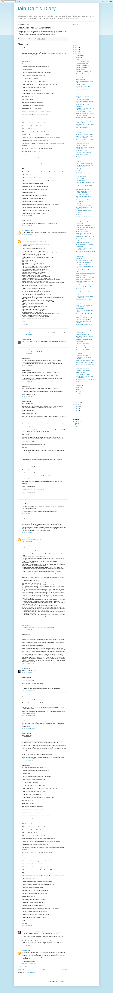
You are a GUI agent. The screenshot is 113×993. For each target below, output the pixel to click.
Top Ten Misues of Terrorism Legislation (85, 345)
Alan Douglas (25, 239)
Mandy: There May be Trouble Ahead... (85, 277)
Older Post (65, 969)
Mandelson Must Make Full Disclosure (85, 113)
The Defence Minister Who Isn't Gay (84, 374)
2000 (76, 415)
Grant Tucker (79, 421)
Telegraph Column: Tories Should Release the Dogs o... (84, 137)
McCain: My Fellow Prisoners (83, 370)
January (78, 402)
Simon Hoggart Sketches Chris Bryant (85, 134)
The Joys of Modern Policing (83, 145)
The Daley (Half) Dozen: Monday (84, 334)
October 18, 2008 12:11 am (28, 761)
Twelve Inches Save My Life (82, 349)
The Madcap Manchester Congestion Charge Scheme (85, 121)
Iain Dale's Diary (37, 8)
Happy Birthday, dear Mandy (83, 189)
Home (43, 969)
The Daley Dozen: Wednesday (83, 152)
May (77, 394)
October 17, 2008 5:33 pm (28, 353)
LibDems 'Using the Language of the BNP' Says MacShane (84, 306)
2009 (76, 51)
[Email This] (38, 39)
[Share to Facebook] (43, 39)
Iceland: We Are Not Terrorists (83, 168)
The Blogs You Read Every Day (83, 225)
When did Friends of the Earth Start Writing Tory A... (84, 377)
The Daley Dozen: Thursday (82, 143)
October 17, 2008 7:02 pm (28, 532)
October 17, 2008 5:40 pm (28, 365)
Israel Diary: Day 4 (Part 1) (82, 67)
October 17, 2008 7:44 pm (28, 621)
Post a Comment (24, 966)
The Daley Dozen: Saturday (82, 99)
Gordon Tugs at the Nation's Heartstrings (85, 347)
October (78, 59)
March (77, 398)
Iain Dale (78, 423)
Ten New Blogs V (80, 246)
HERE (56, 31)
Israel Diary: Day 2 (80, 79)
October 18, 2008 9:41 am (28, 925)
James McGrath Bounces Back (83, 71)
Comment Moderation (81, 180)
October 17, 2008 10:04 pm (28, 690)
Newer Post (21, 969)
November (78, 57)
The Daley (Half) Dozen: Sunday (83, 205)
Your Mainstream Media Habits (83, 210)
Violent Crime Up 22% (81, 150)
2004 (76, 411)
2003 (76, 413)
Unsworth (24, 537)
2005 (76, 408)
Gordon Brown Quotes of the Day (84, 317)
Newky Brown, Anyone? (81, 275)
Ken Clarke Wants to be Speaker (84, 264)
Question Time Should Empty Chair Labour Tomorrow (84, 166)
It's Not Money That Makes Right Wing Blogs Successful (85, 109)
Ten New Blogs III (80, 308)
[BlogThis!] (39, 39)
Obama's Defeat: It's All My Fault (83, 111)
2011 (76, 47)
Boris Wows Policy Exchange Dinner (84, 287)
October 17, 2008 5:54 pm (28, 497)
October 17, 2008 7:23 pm (28, 541)
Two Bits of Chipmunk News (82, 61)
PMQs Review (79, 171)
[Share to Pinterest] (44, 39)
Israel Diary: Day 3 (80, 69)
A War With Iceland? (81, 372)
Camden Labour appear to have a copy (31, 341)
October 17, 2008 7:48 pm (28, 629)
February (78, 400)
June (77, 391)
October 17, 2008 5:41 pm (28, 381)
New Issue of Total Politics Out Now (84, 90)
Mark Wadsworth (26, 230)
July (77, 389)
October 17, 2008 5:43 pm (28, 396)
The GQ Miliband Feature (82, 63)
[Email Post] (35, 38)
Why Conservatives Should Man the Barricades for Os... (84, 175)
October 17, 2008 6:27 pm (28, 513)
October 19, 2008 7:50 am (28, 945)
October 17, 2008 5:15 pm (28, 345)
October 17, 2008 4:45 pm (28, 57)
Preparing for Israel (80, 203)
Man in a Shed (25, 339)
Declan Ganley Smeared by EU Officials (85, 360)
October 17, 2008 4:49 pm (28, 225)
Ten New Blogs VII (80, 77)
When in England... (80, 178)
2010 (76, 49)
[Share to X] (41, 39)
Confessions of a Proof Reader (83, 299)
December (78, 55)
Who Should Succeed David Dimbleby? (85, 260)
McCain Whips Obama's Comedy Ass (85, 236)
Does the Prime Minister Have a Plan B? (85, 362)
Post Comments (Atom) (29, 972)
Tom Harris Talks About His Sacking (84, 339)
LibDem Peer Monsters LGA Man (84, 328)
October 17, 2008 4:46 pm (28, 215)
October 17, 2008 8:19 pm (28, 663)
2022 (76, 45)
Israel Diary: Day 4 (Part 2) (82, 65)
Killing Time (79, 94)
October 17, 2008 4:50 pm (28, 234)
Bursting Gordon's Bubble (82, 231)
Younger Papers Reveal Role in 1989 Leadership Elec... (85, 140)
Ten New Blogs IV (80, 289)
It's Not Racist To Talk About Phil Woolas (85, 217)
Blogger (63, 981)
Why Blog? (78, 92)
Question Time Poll (80, 258)
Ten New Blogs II (80, 332)
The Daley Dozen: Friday (82, 115)
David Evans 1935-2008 (82, 154)
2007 (76, 404)
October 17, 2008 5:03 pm (28, 334)
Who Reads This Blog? (81, 229)
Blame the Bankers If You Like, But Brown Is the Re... (84, 325)
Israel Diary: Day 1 (80, 84)
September (79, 385)
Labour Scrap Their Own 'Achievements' (85, 227)
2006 (76, 406)
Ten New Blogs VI (80, 223)
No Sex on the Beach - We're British (84, 244)
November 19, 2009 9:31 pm (28, 963)
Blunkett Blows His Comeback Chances (85, 379)
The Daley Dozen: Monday (82, 194)
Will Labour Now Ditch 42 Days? (83, 319)
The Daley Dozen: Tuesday (82, 173)
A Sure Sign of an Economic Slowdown (85, 284)
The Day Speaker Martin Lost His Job (85, 163)
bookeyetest (25, 950)
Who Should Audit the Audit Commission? (82, 255)
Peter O (23, 930)
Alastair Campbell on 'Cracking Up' (84, 330)
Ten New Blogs (79, 341)
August (78, 387)
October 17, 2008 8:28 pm (28, 672)
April (77, 396)
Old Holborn (25, 668)
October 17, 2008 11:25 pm (28, 715)
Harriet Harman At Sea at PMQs (83, 279)
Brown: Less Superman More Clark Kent (85, 273)
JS (77, 426)
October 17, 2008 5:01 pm (28, 326)
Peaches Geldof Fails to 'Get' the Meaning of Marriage (83, 192)
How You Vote (79, 214)
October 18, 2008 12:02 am (28, 728)
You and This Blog (80, 219)
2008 (76, 53)
